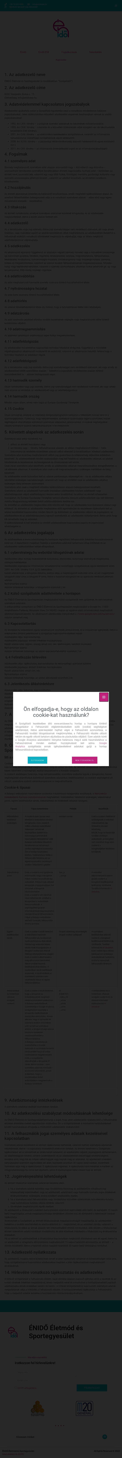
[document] (61, 729)
